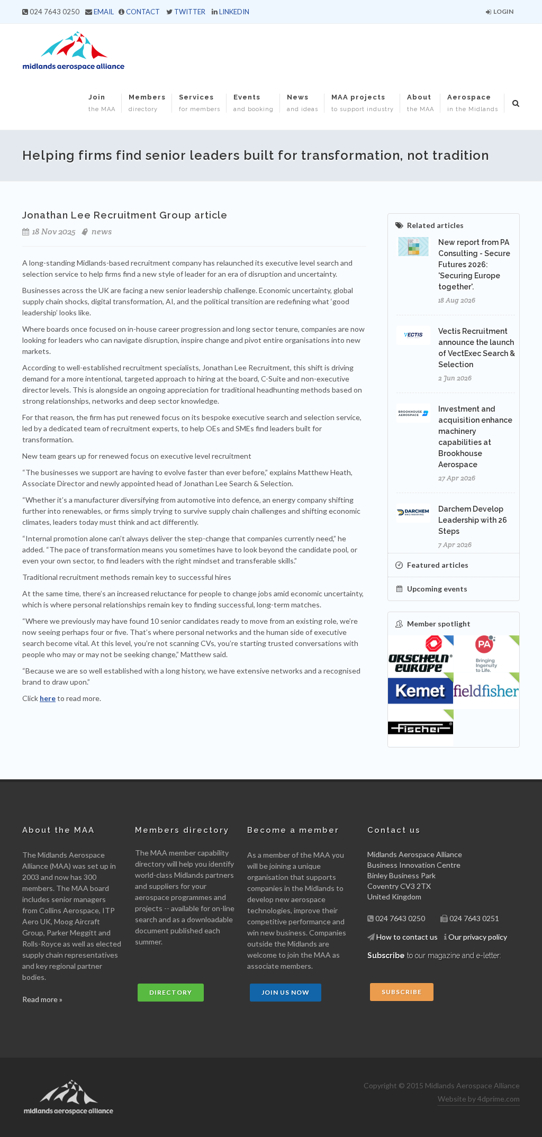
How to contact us (407, 936)
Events (253, 103)
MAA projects (362, 103)
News (302, 103)
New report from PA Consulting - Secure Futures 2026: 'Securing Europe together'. (474, 264)
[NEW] (486, 653)
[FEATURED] (421, 653)
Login (502, 11)
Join (101, 103)
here (48, 698)
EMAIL (104, 11)
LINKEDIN (234, 11)
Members (147, 103)
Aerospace (472, 103)
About (420, 103)
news (102, 231)
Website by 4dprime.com (479, 1098)
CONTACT (143, 11)
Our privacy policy (477, 936)
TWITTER (189, 11)
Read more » (42, 999)
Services (199, 103)
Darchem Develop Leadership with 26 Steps (472, 520)
